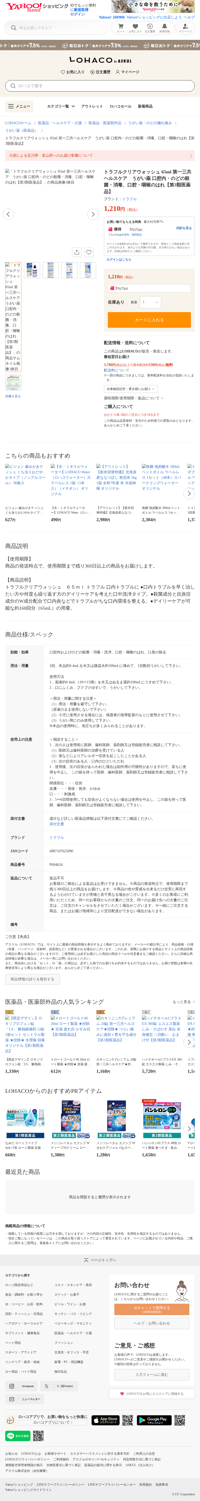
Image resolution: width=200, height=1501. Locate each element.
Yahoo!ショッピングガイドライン (28, 1489)
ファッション (63, 1342)
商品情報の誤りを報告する (32, 979)
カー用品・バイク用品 (20, 1371)
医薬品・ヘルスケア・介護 (60, 123)
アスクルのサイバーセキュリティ (96, 1459)
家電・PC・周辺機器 (68, 1362)
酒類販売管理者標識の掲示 (24, 1465)
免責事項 (161, 1484)
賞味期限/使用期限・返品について (132, 398)
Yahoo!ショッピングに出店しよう (154, 17)
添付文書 (56, 824)
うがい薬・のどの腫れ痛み (150, 123)
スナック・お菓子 (66, 1294)
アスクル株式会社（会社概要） (27, 1471)
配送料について (116, 370)
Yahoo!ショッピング (19, 1484)
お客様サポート (55, 1453)
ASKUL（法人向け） (140, 1465)
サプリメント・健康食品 (22, 1333)
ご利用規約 (61, 1459)
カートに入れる (149, 320)
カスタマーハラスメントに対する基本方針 (99, 1453)
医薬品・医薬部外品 (105, 123)
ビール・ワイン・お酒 (70, 1304)
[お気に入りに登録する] (88, 252)
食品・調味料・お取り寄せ (24, 1294)
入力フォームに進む (151, 1375)
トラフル (129, 199)
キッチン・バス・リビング (73, 1313)
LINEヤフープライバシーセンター (112, 1484)
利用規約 (145, 1484)
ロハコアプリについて (51, 1422)
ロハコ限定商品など (19, 1284)
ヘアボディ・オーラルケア (24, 1323)
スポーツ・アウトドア (20, 1352)
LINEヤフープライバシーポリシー (60, 1484)
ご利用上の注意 (144, 1453)
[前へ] (8, 214)
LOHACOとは (31, 1453)
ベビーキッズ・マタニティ (73, 1323)
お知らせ (11, 1453)
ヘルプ (189, 17)
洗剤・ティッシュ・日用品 (24, 1313)
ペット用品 (13, 1342)
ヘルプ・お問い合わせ (152, 1323)
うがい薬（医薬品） (21, 131)
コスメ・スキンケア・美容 (73, 1284)
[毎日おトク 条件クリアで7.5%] (100, 45)
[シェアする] (77, 252)
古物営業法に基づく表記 (63, 1465)
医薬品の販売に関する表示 (103, 1465)
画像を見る (13, 396)
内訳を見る (184, 228)
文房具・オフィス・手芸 (71, 1352)
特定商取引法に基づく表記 (142, 1459)
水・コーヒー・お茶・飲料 (24, 1304)
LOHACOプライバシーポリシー (27, 1459)
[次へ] (93, 214)
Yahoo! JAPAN (111, 17)
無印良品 (60, 1371)
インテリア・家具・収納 (22, 1362)
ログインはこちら (119, 259)
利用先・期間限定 (131, 234)
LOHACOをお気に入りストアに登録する (155, 1394)
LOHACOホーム (18, 123)
